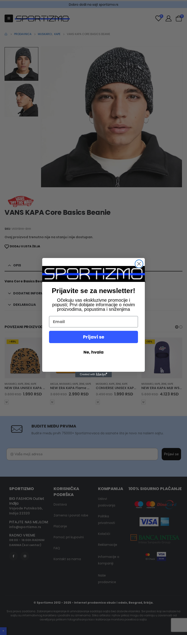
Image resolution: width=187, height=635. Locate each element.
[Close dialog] (139, 264)
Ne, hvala (93, 352)
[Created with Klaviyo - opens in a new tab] (93, 374)
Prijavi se (93, 337)
